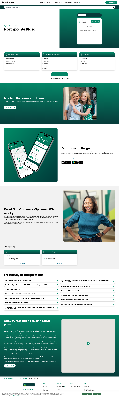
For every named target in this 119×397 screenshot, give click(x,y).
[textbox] (31, 98)
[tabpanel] (89, 31)
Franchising (59, 387)
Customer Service (73, 385)
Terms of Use (86, 385)
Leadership (45, 386)
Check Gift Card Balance (75, 386)
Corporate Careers (60, 386)
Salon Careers (59, 385)
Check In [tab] (82, 15)
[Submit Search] (113, 7)
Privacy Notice (86, 386)
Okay (97, 394)
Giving (44, 389)
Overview (44, 385)
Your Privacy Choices (88, 389)
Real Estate (59, 389)
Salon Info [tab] (90, 15)
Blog (44, 387)
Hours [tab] (97, 15)
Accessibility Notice (88, 387)
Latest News (45, 390)
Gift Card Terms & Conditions (89, 390)
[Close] (117, 394)
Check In (96, 21)
